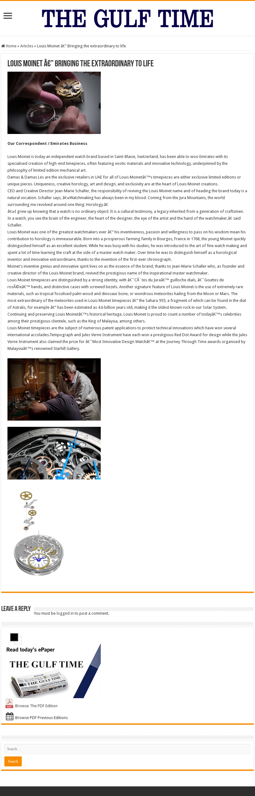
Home (10, 46)
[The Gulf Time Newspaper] (127, 17)
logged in (65, 613)
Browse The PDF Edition (36, 705)
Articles (26, 46)
